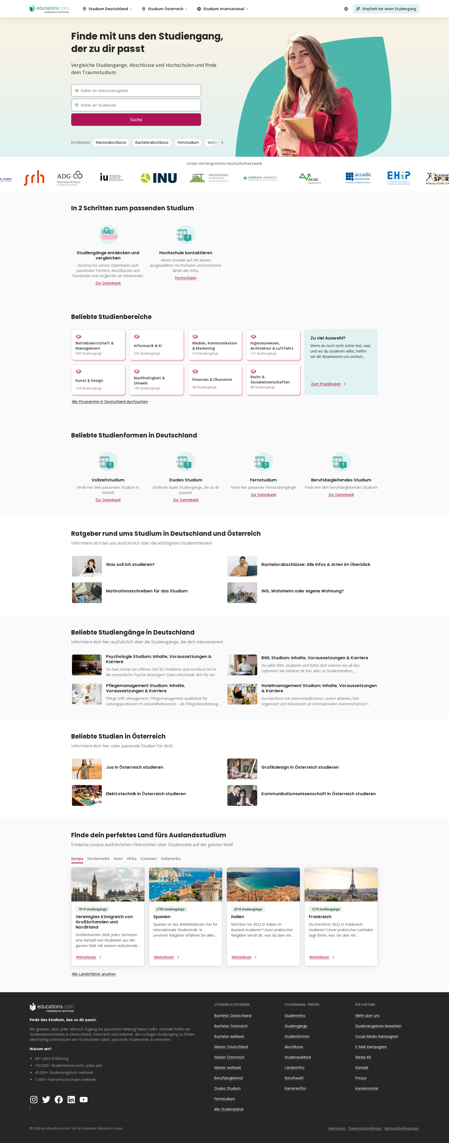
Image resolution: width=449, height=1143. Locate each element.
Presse (361, 1077)
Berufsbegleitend (228, 1077)
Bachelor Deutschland (232, 1015)
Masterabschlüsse (111, 142)
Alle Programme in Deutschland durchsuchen (110, 401)
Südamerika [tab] (171, 858)
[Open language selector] (346, 9)
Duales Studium (227, 1088)
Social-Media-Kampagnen (376, 1036)
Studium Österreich (165, 8)
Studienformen (297, 1036)
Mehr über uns (367, 1015)
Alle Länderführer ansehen (94, 973)
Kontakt (361, 1067)
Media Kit (363, 1057)
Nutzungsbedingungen (402, 1128)
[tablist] (224, 858)
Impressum (337, 1128)
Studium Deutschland (108, 8)
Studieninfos (295, 1015)
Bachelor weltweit (229, 1036)
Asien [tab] (118, 858)
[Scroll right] (222, 142)
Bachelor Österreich (231, 1025)
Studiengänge (296, 1025)
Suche (136, 119)
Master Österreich (229, 1057)
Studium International (223, 8)
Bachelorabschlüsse (152, 142)
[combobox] (138, 90)
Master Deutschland (231, 1046)
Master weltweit (227, 1067)
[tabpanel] (224, 918)
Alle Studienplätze (229, 1109)
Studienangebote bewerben (378, 1025)
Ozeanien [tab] (149, 858)
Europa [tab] (77, 858)
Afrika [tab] (131, 858)
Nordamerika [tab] (98, 858)
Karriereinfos (295, 1088)
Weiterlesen (86, 957)
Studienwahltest (298, 1057)
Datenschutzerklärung (365, 1128)
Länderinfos (295, 1067)
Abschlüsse (294, 1046)
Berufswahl (294, 1077)
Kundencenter (367, 1088)
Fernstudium (188, 142)
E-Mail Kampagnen (371, 1046)
